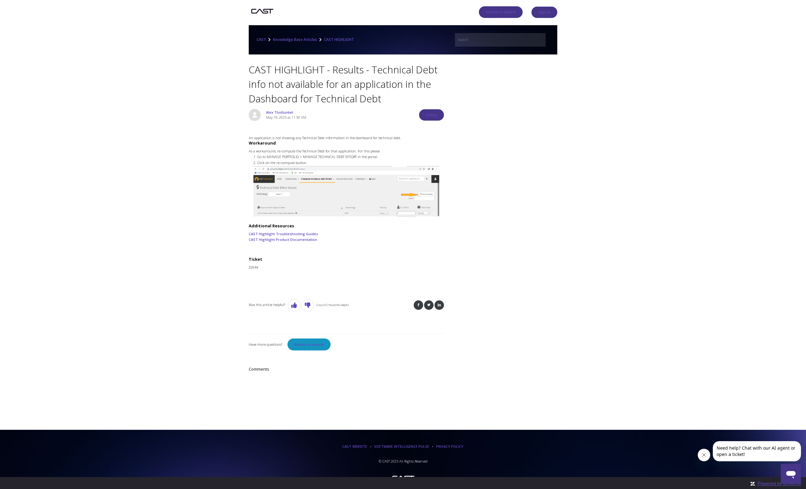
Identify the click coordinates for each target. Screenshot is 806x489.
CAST (261, 39)
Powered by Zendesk (779, 483)
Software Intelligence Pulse (401, 446)
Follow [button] (431, 114)
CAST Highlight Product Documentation (283, 239)
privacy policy (449, 446)
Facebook (418, 305)
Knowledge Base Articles (295, 39)
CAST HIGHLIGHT (339, 39)
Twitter (429, 305)
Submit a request (501, 11)
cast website (354, 446)
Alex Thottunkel (279, 112)
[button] (294, 305)
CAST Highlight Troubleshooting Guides (283, 233)
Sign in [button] (544, 12)
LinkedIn (439, 305)
